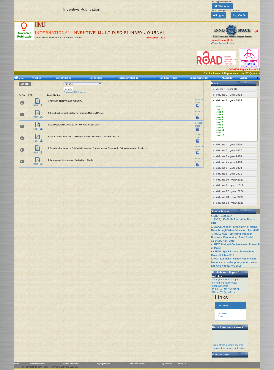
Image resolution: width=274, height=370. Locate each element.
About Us (36, 78)
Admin (243, 78)
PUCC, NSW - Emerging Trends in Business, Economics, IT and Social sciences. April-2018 (232, 237)
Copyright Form (103, 364)
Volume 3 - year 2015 (229, 100)
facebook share (199, 100)
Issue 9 (219, 127)
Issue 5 (219, 117)
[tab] (234, 89)
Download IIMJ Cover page (76, 92)
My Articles (227, 78)
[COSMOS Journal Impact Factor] (249, 58)
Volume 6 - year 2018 (229, 156)
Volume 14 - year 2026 (229, 202)
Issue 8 (219, 125)
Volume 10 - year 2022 (229, 179)
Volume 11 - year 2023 (229, 185)
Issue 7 (219, 122)
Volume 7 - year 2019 (229, 162)
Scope (220, 316)
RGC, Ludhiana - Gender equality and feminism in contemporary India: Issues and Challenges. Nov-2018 (234, 262)
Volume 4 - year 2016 (229, 144)
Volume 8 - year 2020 (229, 167)
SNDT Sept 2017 (222, 215)
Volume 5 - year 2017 (229, 150)
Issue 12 (220, 135)
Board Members (63, 78)
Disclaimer (222, 313)
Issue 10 (220, 130)
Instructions (96, 78)
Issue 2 (219, 109)
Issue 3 (219, 112)
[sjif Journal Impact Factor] (232, 31)
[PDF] (36, 105)
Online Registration (199, 78)
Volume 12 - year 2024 (229, 191)
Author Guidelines (71, 364)
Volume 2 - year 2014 (229, 94)
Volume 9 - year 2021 (229, 173)
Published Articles (168, 78)
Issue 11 (220, 132)
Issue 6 (219, 119)
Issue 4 (219, 114)
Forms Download (127, 78)
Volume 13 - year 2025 (229, 196)
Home (21, 78)
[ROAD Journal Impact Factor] (216, 58)
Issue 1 (219, 106)
